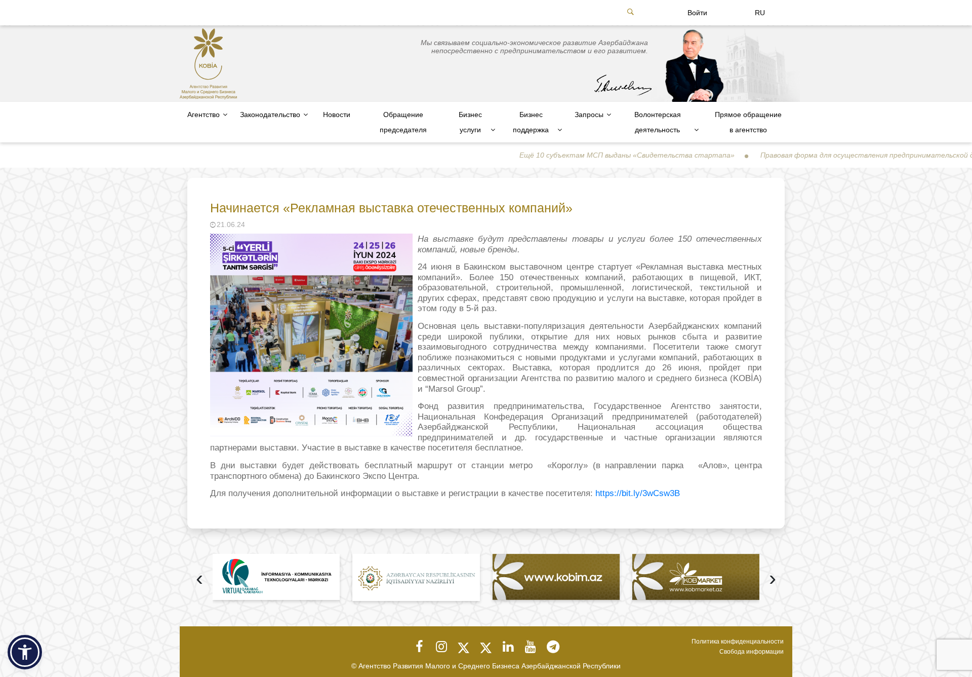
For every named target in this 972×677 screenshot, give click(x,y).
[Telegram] (553, 646)
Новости (336, 114)
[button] (24, 652)
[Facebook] (419, 646)
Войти (697, 13)
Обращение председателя (403, 122)
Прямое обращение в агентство (748, 122)
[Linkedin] (508, 646)
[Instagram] (441, 646)
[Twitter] (464, 646)
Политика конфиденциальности (738, 641)
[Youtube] (530, 646)
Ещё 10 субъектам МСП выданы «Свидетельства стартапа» (597, 155)
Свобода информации (751, 651)
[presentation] (199, 579)
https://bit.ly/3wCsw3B (636, 493)
